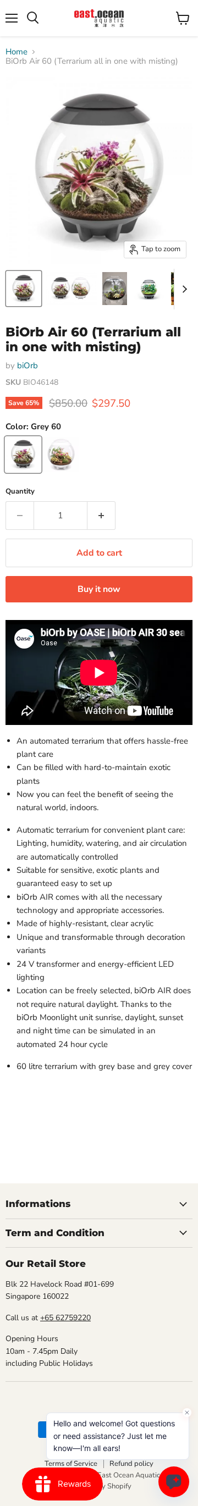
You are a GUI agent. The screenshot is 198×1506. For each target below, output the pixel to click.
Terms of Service (71, 1464)
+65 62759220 (65, 1318)
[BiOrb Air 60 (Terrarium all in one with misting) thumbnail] (23, 288)
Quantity (20, 492)
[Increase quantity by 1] (101, 515)
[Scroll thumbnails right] (182, 289)
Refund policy (131, 1464)
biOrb (27, 365)
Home (17, 52)
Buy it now (99, 589)
